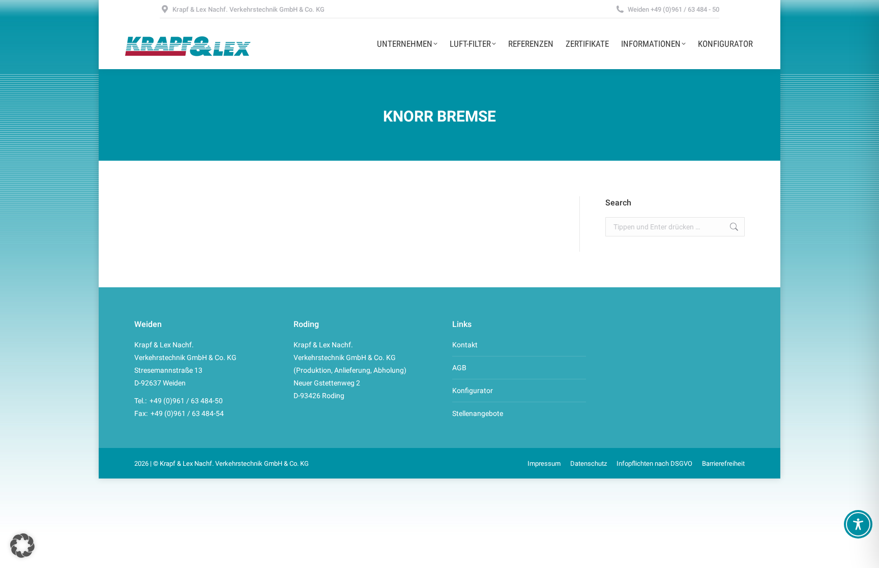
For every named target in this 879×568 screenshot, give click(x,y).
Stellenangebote (477, 413)
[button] (22, 545)
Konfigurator (472, 390)
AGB (459, 368)
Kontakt (465, 345)
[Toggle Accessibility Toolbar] (858, 524)
